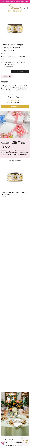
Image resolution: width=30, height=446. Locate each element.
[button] (25, 441)
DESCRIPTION (5, 82)
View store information (8, 66)
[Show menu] (2, 8)
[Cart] (27, 8)
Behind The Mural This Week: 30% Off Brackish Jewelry (15, 1)
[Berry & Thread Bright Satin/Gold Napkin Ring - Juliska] (15, 176)
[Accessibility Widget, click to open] (2, 443)
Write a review (15, 106)
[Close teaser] (22, 438)
